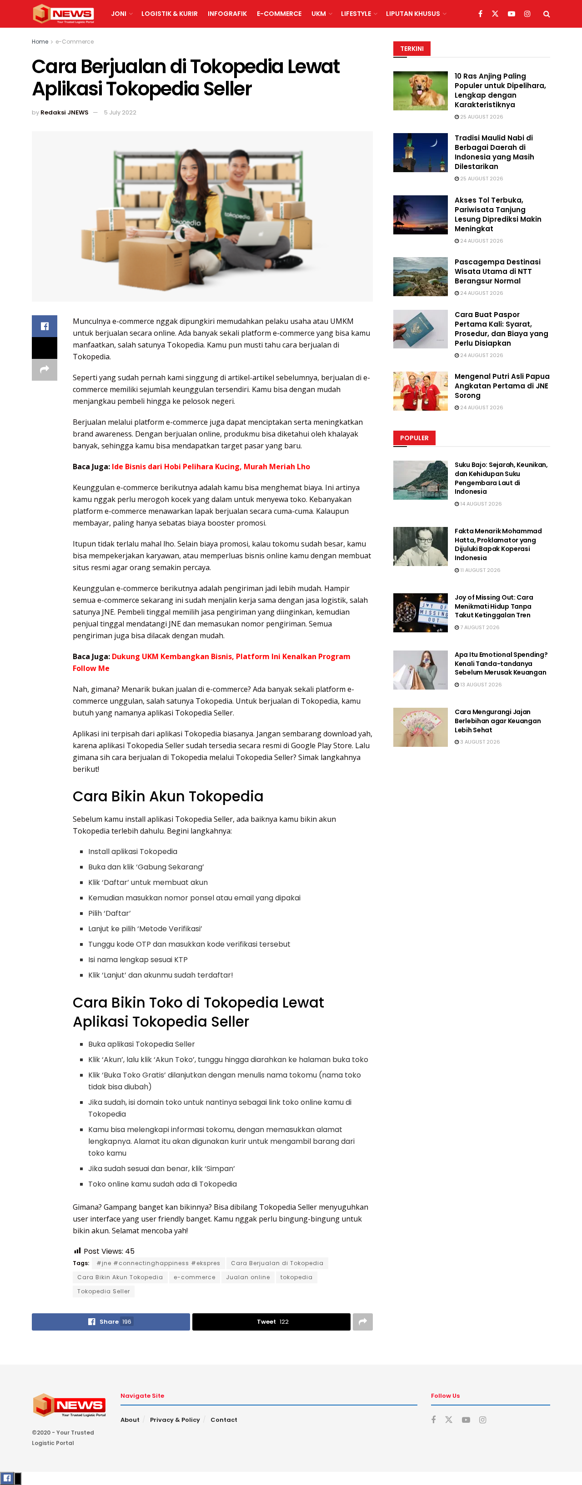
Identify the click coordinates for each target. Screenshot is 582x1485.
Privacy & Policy (175, 1419)
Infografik (227, 13)
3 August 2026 (479, 741)
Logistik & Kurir (169, 13)
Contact (224, 1419)
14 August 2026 (480, 503)
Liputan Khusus (413, 13)
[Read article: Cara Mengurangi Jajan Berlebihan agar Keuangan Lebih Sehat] (420, 727)
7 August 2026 (479, 627)
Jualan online (248, 1277)
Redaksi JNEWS (64, 112)
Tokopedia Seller (103, 1291)
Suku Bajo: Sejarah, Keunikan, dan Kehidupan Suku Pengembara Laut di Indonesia (501, 478)
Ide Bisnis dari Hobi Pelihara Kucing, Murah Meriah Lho (211, 467)
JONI (118, 13)
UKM (318, 13)
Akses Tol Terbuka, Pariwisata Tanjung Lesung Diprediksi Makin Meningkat (498, 214)
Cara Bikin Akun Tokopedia (120, 1277)
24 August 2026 (481, 240)
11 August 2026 (480, 570)
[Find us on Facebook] (480, 14)
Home (40, 41)
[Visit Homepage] (63, 14)
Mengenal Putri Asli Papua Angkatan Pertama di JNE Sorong (502, 386)
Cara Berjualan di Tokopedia (277, 1263)
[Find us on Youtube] (511, 14)
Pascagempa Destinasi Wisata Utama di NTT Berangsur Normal (498, 271)
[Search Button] (546, 14)
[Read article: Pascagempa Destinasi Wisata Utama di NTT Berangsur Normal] (420, 276)
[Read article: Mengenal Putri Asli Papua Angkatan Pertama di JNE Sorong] (420, 391)
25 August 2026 (481, 116)
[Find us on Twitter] (495, 14)
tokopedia (297, 1277)
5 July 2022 (120, 112)
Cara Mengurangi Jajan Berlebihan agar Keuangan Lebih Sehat (498, 720)
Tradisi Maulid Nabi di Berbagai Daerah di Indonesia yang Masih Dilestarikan (494, 152)
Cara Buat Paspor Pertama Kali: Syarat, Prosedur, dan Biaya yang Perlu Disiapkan (501, 329)
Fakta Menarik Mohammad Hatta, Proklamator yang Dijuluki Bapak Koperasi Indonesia (498, 544)
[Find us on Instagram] (527, 14)
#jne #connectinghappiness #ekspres (158, 1263)
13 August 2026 (480, 684)
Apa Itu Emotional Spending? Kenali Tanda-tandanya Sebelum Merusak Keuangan (501, 663)
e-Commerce (279, 13)
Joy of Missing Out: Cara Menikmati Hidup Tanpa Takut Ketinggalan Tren (494, 606)
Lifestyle (356, 13)
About (130, 1419)
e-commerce (195, 1277)
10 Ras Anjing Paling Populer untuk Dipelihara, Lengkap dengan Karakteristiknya (500, 90)
